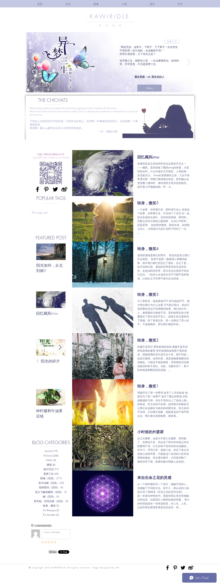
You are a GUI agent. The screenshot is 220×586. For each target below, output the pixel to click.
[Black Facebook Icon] (37, 189)
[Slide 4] (105, 87)
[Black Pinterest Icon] (46, 189)
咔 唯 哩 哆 (110, 25)
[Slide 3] (114, 87)
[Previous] (31, 62)
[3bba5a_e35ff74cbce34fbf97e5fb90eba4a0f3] (64, 189)
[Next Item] (60, 299)
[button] (96, 4)
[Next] (188, 62)
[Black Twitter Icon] (55, 189)
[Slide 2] (110, 88)
